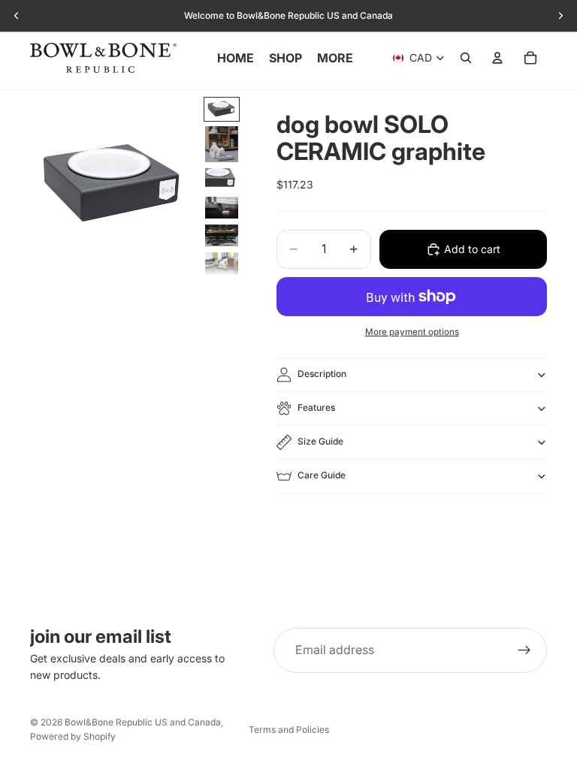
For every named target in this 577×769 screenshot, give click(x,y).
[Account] (497, 57)
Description (322, 373)
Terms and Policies (289, 729)
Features (316, 407)
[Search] (465, 57)
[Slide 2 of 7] (221, 144)
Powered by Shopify (73, 736)
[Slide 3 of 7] (221, 179)
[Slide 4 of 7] (221, 208)
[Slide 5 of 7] (221, 235)
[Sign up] (524, 650)
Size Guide (320, 441)
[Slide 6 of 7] (221, 263)
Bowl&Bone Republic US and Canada (143, 722)
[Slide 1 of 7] (221, 109)
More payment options (412, 332)
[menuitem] (335, 58)
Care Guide (322, 475)
